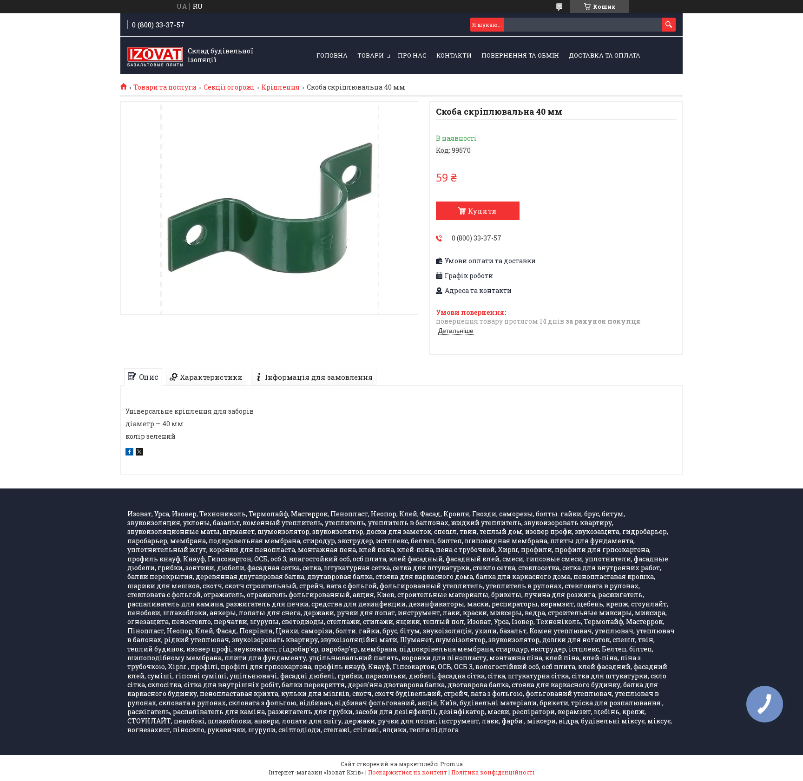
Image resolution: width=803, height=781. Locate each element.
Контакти (454, 55)
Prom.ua (451, 764)
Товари (370, 55)
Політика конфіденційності (492, 772)
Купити (482, 210)
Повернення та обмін (520, 55)
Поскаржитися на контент (407, 772)
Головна (332, 55)
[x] (139, 453)
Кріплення (280, 87)
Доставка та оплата (604, 55)
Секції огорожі (229, 87)
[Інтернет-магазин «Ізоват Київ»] (155, 55)
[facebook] (129, 453)
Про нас (412, 55)
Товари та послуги (165, 87)
